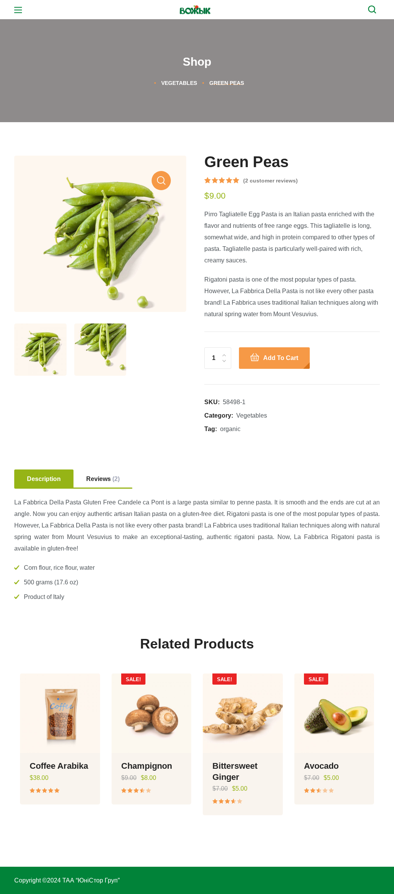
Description (44, 479)
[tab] (43, 479)
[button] (374, 9)
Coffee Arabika (59, 766)
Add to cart (280, 358)
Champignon (146, 766)
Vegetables (179, 83)
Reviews (103, 479)
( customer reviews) (270, 180)
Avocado (321, 766)
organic (230, 429)
